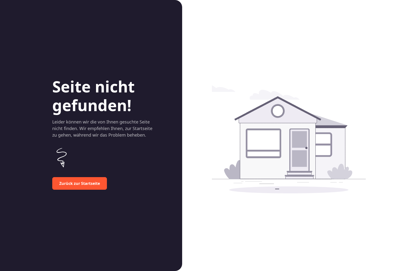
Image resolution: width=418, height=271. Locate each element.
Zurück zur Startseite (79, 183)
